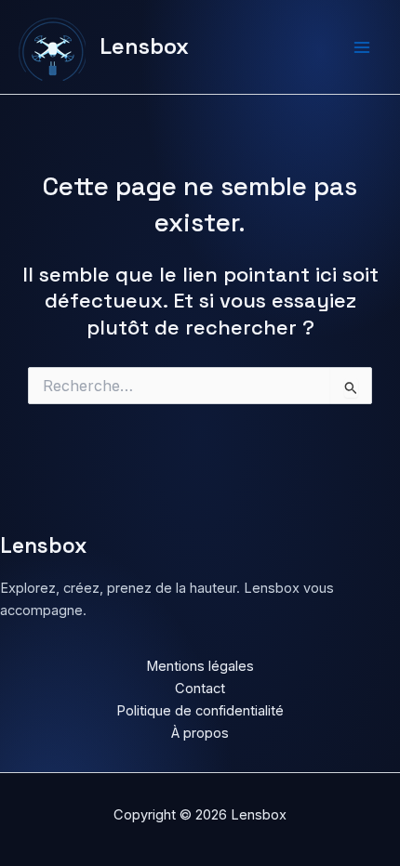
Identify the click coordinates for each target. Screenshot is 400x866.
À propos (200, 733)
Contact (200, 688)
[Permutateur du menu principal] (361, 47)
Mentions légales (200, 666)
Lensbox (144, 46)
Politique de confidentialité (200, 710)
